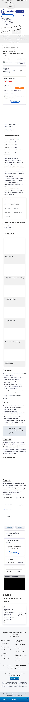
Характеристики (10, 200)
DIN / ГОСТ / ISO (6, 649)
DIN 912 (17, 139)
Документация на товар (12, 204)
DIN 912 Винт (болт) (12, 49)
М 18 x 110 (19, 527)
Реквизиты (18, 657)
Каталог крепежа (6, 640)
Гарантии (7, 212)
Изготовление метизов (19, 641)
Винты (4, 49)
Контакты (18, 660)
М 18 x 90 (9, 527)
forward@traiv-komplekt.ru (10, 411)
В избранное (7, 59)
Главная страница (7, 45)
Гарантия (4, 653)
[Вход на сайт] (3, 7)
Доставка (7, 208)
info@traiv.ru (17, 668)
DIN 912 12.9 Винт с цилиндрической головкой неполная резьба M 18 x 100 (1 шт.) (10, 614)
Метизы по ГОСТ (20, 651)
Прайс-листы (5, 643)
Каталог (15, 45)
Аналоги (7, 216)
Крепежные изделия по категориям (10, 47)
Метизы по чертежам (18, 648)
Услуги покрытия (20, 644)
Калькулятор (4, 647)
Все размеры (18, 212)
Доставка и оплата (20, 655)
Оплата (16, 208)
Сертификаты (5, 658)
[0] (21, 15)
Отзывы (3, 656)
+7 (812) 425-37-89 (20, 666)
